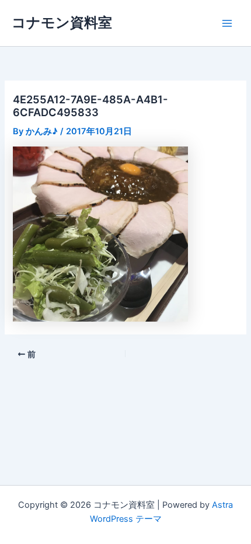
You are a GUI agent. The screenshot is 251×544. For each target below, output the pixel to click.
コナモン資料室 (62, 22)
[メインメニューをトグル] (227, 23)
